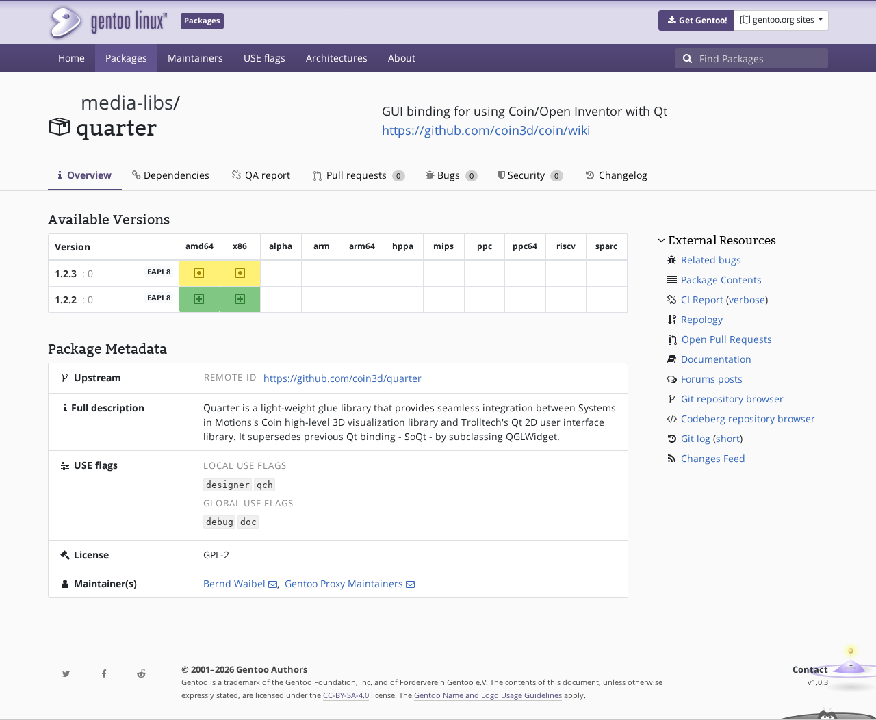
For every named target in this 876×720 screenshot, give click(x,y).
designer (228, 485)
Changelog (621, 174)
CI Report (702, 299)
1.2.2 (66, 299)
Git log (695, 438)
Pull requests (362, 174)
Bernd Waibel (234, 583)
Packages (126, 57)
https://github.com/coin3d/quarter (342, 378)
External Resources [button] (722, 240)
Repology (702, 319)
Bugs (454, 174)
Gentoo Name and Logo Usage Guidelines (488, 695)
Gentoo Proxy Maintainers (344, 583)
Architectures (337, 57)
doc (248, 522)
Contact (810, 670)
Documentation (716, 358)
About (401, 57)
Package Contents (721, 279)
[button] (696, 20)
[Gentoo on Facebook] (103, 674)
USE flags (264, 57)
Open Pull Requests (727, 339)
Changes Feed (713, 458)
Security (531, 174)
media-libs (127, 102)
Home (71, 57)
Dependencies (175, 174)
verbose (747, 299)
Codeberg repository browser (748, 418)
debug (219, 522)
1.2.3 (66, 273)
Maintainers (195, 57)
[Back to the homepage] (108, 22)
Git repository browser (732, 398)
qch (265, 485)
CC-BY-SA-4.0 (346, 695)
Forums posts (712, 378)
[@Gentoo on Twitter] (66, 674)
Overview (88, 174)
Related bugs (711, 259)
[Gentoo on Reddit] (141, 674)
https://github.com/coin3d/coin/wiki (486, 130)
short (728, 438)
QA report (266, 174)
